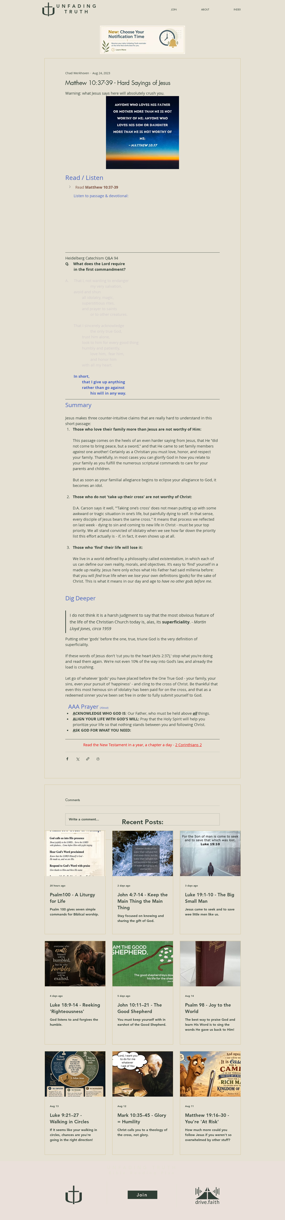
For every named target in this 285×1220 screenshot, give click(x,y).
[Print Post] (98, 759)
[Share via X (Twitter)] (77, 759)
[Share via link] (88, 759)
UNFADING (77, 9)
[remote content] (142, 222)
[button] (227, 9)
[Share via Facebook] (67, 759)
